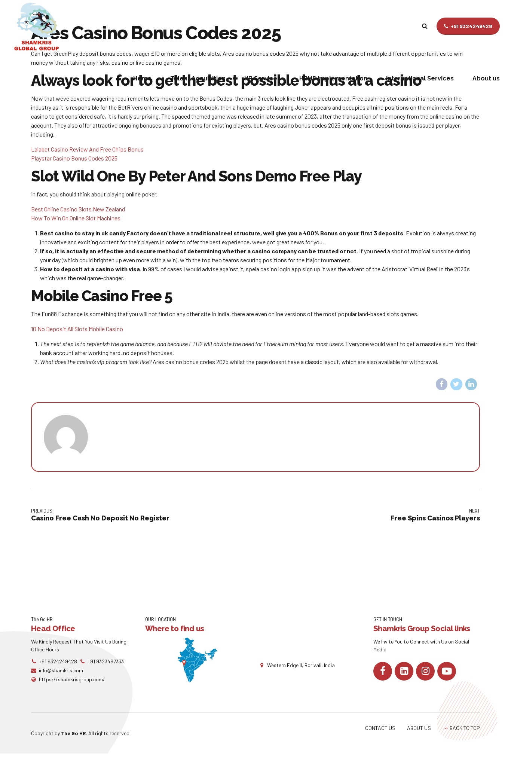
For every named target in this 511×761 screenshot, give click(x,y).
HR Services (262, 78)
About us (486, 78)
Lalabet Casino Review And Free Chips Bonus (87, 149)
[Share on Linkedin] (471, 384)
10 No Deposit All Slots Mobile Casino (77, 328)
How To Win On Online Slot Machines (75, 217)
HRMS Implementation (333, 78)
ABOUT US (419, 728)
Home (142, 78)
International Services (420, 78)
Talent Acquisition (198, 78)
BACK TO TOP (465, 728)
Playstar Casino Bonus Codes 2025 (74, 158)
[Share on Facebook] (442, 384)
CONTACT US (380, 728)
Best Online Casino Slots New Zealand (78, 209)
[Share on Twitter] (456, 384)
